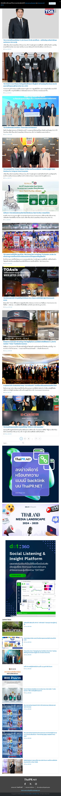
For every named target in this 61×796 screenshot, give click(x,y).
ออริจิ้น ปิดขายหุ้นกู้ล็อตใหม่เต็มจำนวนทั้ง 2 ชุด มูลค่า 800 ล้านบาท (38, 666)
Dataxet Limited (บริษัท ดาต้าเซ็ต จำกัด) (29, 793)
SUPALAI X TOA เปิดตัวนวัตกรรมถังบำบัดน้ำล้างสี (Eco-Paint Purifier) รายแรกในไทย (26, 212)
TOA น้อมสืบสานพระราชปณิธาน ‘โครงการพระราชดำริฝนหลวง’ (20, 127)
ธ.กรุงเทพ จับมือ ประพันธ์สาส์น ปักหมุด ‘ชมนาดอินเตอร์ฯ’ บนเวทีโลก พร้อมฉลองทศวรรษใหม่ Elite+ (30, 385)
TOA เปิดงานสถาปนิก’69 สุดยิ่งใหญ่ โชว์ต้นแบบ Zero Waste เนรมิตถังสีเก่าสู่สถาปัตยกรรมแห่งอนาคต (28, 299)
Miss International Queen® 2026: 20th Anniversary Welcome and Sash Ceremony (39, 706)
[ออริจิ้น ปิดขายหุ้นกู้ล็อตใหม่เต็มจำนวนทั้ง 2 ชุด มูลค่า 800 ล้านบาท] (12, 676)
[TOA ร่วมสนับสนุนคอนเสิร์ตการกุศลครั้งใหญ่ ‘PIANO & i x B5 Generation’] (30, 410)
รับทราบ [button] (52, 3)
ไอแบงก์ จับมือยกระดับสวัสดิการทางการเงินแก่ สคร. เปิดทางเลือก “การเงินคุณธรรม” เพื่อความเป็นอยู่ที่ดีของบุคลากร (40, 690)
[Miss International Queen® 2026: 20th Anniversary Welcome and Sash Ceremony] (12, 717)
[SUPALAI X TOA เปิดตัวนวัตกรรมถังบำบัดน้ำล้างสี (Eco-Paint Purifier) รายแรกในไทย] (30, 196)
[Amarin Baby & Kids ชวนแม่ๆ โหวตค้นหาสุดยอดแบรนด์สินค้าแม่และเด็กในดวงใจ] (12, 643)
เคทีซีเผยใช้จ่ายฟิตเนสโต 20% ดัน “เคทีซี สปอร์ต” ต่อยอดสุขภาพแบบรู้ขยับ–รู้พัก (40, 623)
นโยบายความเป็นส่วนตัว (30, 3)
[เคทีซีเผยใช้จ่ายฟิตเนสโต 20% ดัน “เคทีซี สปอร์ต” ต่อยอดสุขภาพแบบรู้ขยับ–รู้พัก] (12, 628)
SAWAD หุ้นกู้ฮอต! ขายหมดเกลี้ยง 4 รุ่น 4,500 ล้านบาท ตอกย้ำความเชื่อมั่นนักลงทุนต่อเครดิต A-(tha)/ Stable (40, 761)
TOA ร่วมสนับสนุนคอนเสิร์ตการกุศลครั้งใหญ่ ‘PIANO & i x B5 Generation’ (23, 427)
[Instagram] (36, 784)
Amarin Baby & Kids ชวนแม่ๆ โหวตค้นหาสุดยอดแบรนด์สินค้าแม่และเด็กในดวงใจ (40, 639)
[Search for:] (13, 443)
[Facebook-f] (25, 784)
